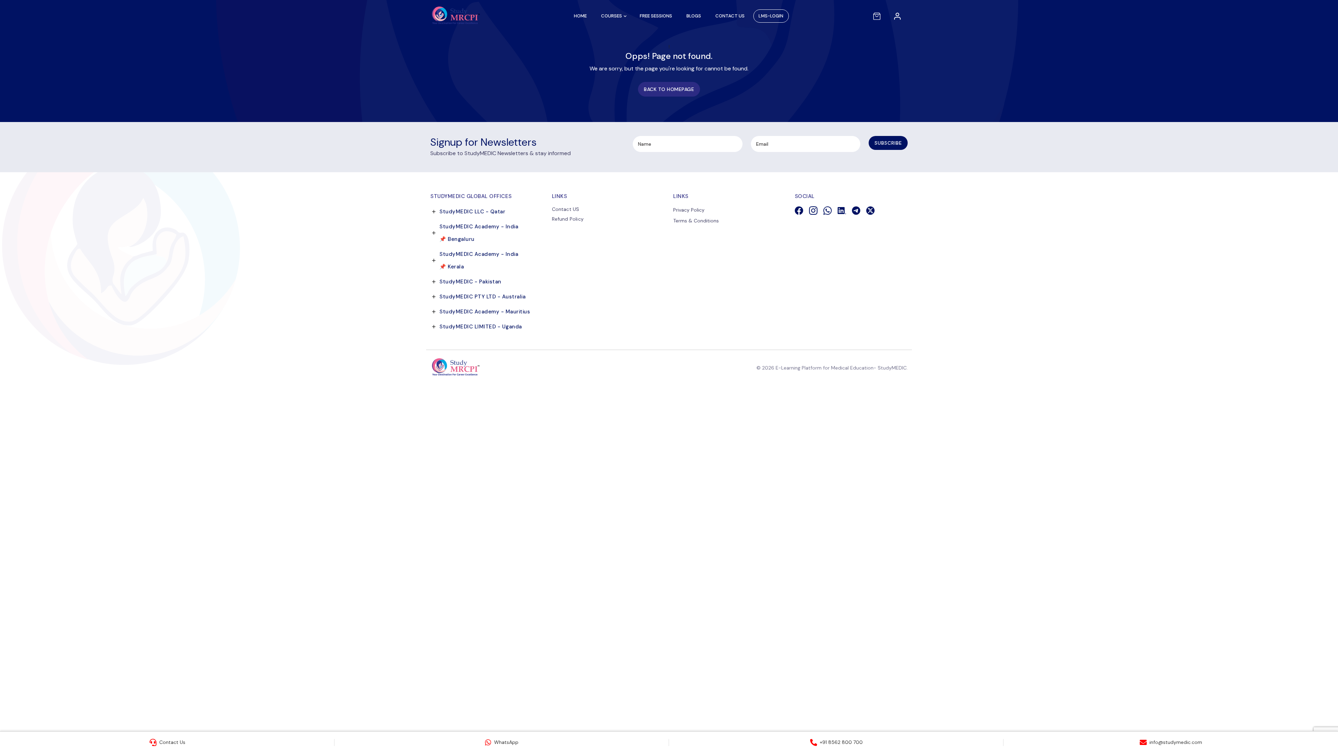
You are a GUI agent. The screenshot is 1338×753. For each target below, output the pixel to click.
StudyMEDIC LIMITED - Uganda (480, 326)
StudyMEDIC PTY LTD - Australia (482, 296)
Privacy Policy (689, 210)
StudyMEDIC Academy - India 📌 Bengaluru (478, 233)
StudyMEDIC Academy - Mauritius (484, 311)
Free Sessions (656, 16)
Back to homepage (669, 89)
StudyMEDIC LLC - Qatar (472, 211)
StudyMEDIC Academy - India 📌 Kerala (478, 260)
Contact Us (730, 16)
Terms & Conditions (696, 221)
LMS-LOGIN (771, 16)
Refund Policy (568, 219)
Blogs (693, 16)
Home (580, 16)
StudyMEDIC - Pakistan (470, 281)
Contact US (565, 209)
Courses (611, 16)
